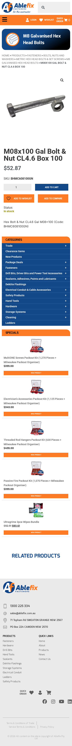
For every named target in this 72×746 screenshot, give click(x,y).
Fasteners (11, 267)
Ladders (10, 322)
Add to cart (52, 187)
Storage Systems (16, 311)
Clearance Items (15, 251)
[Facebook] (44, 701)
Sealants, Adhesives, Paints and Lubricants (31, 278)
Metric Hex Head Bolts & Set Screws (40, 59)
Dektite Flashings (16, 284)
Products (18, 55)
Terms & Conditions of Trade (20, 723)
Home (5, 55)
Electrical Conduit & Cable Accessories (28, 289)
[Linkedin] (69, 701)
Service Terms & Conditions (22, 726)
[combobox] (54, 7)
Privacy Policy (47, 726)
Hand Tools (12, 300)
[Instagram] (53, 701)
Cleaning (11, 317)
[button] (62, 80)
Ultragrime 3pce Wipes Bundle (21, 521)
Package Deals (14, 262)
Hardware (11, 306)
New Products (14, 256)
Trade (9, 245)
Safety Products (15, 295)
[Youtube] (61, 701)
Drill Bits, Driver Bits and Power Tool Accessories (34, 273)
